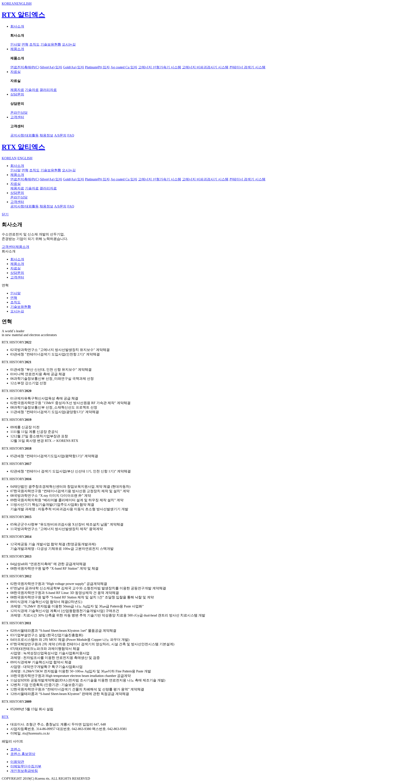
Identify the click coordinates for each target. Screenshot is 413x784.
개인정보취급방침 (24, 771)
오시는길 (69, 44)
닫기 (5, 214)
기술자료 (32, 90)
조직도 (34, 44)
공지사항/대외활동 (24, 135)
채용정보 (46, 135)
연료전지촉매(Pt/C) (24, 67)
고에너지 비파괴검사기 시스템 (205, 67)
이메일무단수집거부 (25, 766)
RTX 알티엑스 (23, 14)
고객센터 (17, 117)
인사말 (15, 44)
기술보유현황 (50, 44)
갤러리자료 (48, 90)
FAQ (70, 135)
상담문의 (17, 94)
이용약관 (17, 762)
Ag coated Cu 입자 (124, 67)
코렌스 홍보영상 (22, 754)
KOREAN (9, 3)
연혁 (25, 44)
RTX (5, 717)
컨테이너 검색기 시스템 (247, 67)
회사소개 (17, 26)
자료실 (15, 72)
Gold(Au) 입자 (73, 67)
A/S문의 (60, 135)
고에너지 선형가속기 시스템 (159, 67)
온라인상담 (19, 112)
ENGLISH (24, 3)
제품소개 (17, 49)
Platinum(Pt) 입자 (97, 67)
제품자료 (17, 90)
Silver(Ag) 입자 (51, 67)
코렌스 (15, 749)
